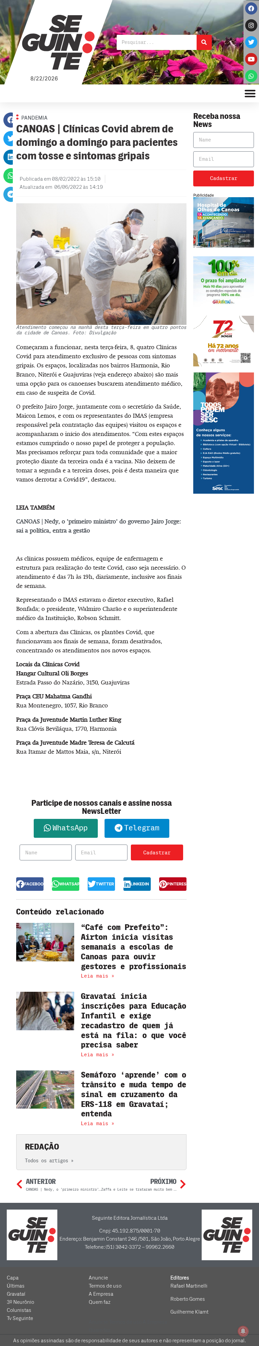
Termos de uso (105, 1286)
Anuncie (98, 1278)
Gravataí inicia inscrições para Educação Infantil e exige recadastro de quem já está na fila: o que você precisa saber (133, 1021)
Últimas (16, 1286)
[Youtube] (251, 59)
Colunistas (19, 1310)
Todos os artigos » (49, 1160)
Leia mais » (97, 976)
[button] (11, 120)
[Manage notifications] (243, 1331)
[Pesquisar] (204, 42)
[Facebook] (251, 8)
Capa (13, 1278)
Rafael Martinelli (188, 1286)
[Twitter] (251, 42)
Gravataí (16, 1294)
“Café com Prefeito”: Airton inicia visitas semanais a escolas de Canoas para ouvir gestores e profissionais (133, 947)
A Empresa (101, 1294)
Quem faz (100, 1302)
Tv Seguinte (20, 1318)
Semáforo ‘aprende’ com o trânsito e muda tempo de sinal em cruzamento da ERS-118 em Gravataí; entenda (133, 1094)
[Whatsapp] (251, 76)
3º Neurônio (20, 1302)
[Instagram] (251, 25)
